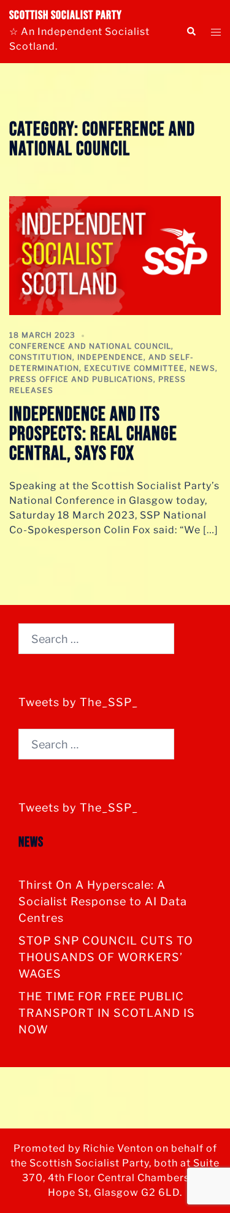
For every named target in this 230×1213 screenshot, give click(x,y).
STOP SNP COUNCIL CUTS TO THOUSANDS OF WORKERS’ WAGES (105, 957)
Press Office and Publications (81, 379)
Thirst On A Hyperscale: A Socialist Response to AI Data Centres (102, 901)
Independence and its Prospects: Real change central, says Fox (93, 434)
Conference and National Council (90, 346)
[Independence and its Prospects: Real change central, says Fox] (115, 254)
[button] (191, 31)
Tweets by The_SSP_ (78, 702)
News (202, 368)
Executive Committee (134, 368)
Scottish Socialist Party (65, 15)
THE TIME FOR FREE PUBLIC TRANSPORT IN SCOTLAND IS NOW (106, 1013)
